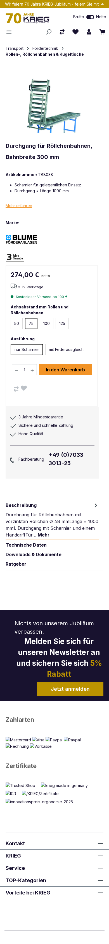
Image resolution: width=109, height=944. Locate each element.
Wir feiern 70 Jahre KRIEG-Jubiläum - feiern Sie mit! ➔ (54, 4)
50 (16, 323)
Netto (101, 16)
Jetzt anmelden (70, 689)
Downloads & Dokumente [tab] (33, 554)
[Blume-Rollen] (25, 238)
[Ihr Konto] (89, 32)
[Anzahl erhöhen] (32, 369)
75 (31, 323)
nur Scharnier (27, 349)
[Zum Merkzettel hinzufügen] (24, 388)
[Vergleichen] (16, 389)
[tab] (52, 520)
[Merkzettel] (75, 32)
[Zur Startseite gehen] (32, 18)
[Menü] (11, 32)
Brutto (78, 16)
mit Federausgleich (66, 349)
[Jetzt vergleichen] (62, 32)
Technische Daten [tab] (26, 545)
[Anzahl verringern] (16, 369)
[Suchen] (48, 32)
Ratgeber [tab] (16, 564)
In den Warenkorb (65, 370)
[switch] (90, 17)
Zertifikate (21, 765)
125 (62, 323)
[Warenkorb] (102, 32)
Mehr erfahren (19, 205)
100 (46, 323)
